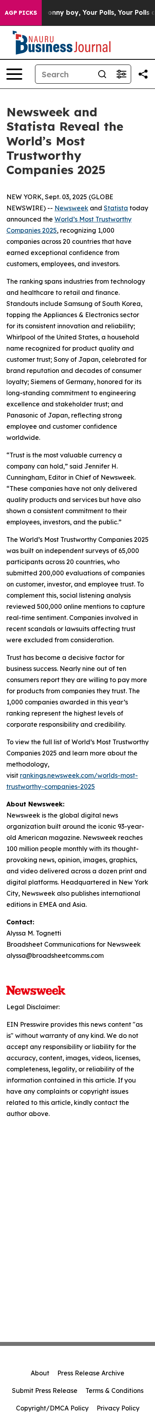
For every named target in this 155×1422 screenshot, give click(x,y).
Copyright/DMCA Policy (52, 1408)
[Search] (102, 74)
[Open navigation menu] (14, 74)
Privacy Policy (118, 1408)
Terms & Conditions (114, 1391)
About (40, 1373)
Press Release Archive (90, 1373)
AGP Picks (21, 12)
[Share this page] (143, 74)
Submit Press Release (45, 1391)
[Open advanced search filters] (121, 74)
